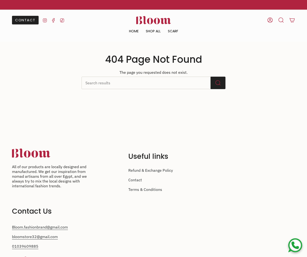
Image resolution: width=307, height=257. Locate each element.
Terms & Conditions (145, 189)
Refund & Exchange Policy (150, 170)
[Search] (218, 83)
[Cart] (292, 20)
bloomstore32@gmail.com (35, 236)
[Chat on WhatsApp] (295, 245)
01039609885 (25, 246)
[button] (153, 31)
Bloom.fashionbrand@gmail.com (40, 227)
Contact (135, 179)
